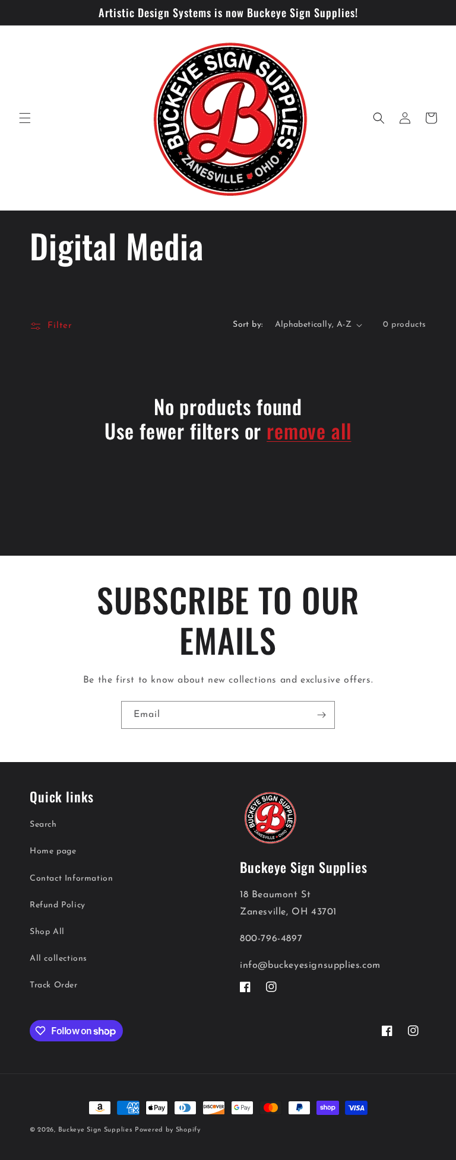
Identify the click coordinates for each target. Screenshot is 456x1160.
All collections (58, 958)
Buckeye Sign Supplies (95, 1130)
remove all (309, 431)
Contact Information (71, 878)
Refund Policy (58, 905)
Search (43, 824)
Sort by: (247, 324)
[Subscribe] (321, 715)
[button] (25, 118)
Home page (53, 851)
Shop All (47, 932)
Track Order (54, 985)
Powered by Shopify (168, 1130)
